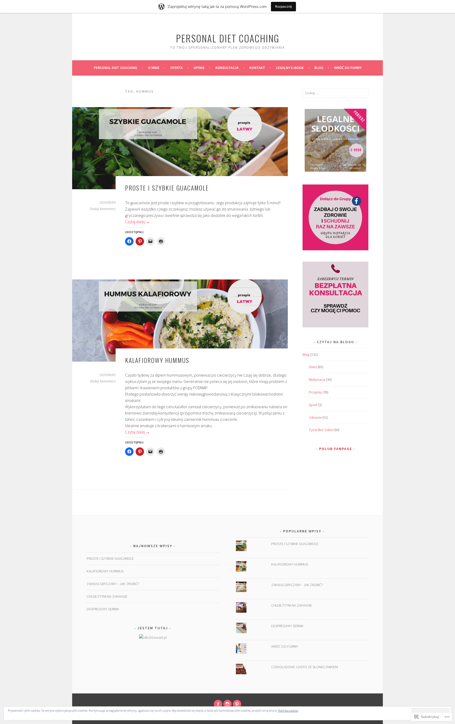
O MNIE (153, 67)
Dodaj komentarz (103, 209)
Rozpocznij (283, 6)
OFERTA (176, 67)
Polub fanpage (335, 448)
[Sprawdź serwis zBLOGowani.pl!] (153, 637)
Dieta (313, 367)
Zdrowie (315, 417)
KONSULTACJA (227, 67)
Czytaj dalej (137, 221)
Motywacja (317, 379)
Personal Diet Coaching (227, 38)
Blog (318, 67)
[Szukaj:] (335, 93)
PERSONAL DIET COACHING (115, 67)
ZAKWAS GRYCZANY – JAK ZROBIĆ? (113, 583)
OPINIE (199, 67)
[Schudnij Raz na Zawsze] (218, 704)
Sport (313, 404)
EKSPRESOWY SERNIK (103, 609)
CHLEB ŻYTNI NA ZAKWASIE (107, 596)
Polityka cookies (288, 710)
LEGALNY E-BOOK (290, 67)
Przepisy (315, 392)
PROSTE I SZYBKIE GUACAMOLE (167, 187)
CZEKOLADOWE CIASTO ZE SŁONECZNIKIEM (304, 667)
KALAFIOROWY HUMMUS (157, 360)
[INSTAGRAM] (227, 704)
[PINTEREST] (237, 704)
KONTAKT (257, 67)
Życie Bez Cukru (321, 429)
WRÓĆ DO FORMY (348, 67)
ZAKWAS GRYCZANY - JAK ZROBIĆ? (297, 584)
